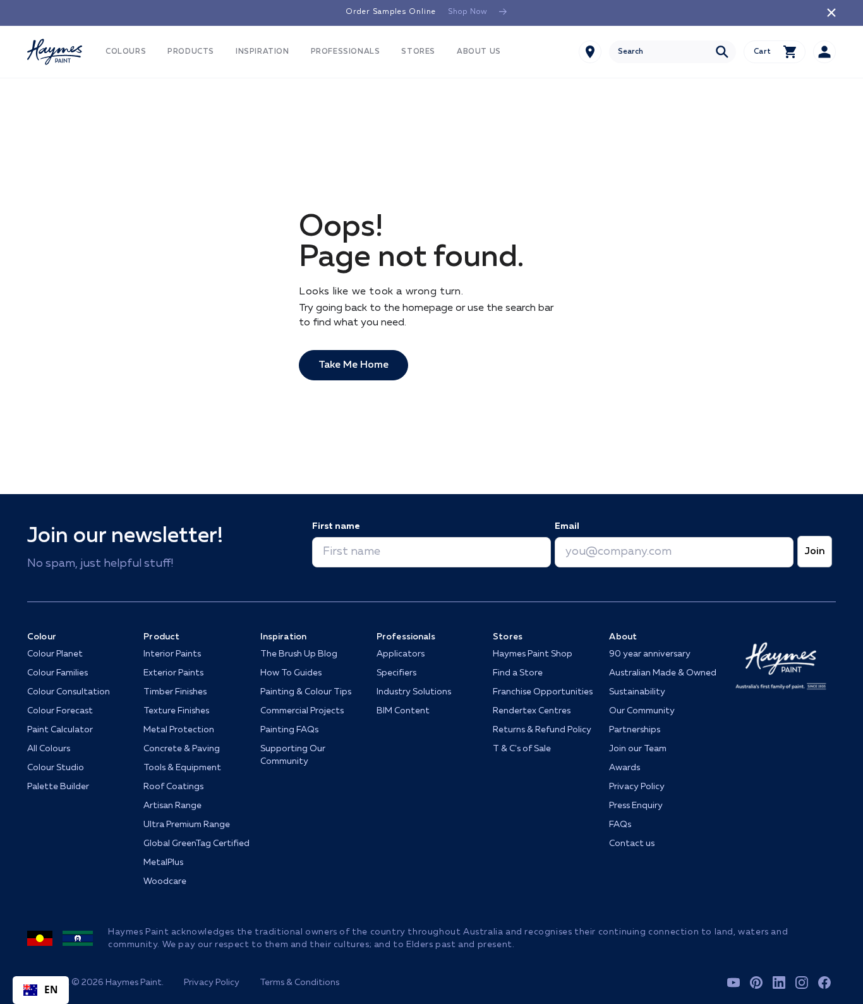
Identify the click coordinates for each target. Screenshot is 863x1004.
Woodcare (164, 881)
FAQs (620, 824)
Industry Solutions (414, 691)
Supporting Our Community (292, 755)
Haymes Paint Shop (532, 654)
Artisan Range (172, 805)
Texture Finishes (176, 710)
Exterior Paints (173, 672)
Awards (624, 767)
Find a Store (518, 672)
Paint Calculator (60, 729)
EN (51, 989)
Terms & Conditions (299, 982)
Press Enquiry (636, 805)
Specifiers (396, 672)
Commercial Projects (302, 710)
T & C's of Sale (522, 748)
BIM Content (403, 710)
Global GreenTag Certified (196, 843)
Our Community (642, 710)
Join (814, 552)
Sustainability (637, 691)
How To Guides (291, 672)
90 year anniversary (650, 654)
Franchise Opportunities (543, 691)
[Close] (831, 12)
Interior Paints (172, 654)
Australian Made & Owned (662, 672)
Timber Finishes (175, 691)
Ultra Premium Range (186, 824)
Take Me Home (353, 365)
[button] (126, 52)
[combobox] (672, 51)
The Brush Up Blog (298, 654)
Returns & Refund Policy (542, 729)
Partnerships (634, 729)
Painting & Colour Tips (305, 691)
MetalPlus (163, 862)
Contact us (632, 843)
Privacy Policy (637, 786)
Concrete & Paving (181, 748)
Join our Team (638, 748)
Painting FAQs (289, 729)
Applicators (401, 654)
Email (567, 526)
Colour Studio (55, 767)
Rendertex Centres (531, 710)
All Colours (48, 748)
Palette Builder (58, 786)
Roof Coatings (173, 786)
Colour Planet (55, 654)
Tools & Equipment (182, 767)
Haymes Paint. (135, 982)
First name (335, 526)
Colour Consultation (68, 691)
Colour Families (57, 672)
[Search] (722, 51)
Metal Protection (178, 729)
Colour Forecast (60, 710)
